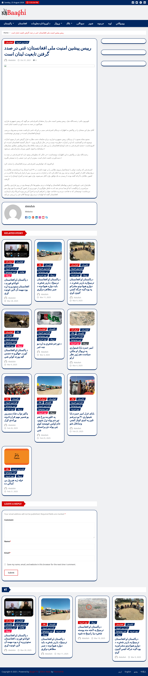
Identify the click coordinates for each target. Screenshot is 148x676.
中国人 (143, 671)
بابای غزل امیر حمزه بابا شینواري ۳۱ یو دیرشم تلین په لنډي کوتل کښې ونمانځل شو (82, 418)
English (128, 671)
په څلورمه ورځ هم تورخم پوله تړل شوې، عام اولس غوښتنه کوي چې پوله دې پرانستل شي (48, 423)
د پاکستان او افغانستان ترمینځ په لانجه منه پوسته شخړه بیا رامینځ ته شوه (91, 630)
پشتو (136, 671)
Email (7, 553)
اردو (120, 671)
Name (7, 541)
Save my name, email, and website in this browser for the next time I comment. (41, 564)
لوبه (110, 23)
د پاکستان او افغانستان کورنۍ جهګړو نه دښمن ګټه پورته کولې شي (16, 353)
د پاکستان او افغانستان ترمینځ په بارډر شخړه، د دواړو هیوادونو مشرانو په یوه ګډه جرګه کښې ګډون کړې (82, 286)
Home (6, 33)
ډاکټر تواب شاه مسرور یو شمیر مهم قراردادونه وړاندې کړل (16, 417)
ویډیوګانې (120, 23)
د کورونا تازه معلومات (40, 23)
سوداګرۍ (80, 23)
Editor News (45, 671)
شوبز (90, 23)
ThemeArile (59, 671)
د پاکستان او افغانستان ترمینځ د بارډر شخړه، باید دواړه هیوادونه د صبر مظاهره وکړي (48, 284)
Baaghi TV (34, 671)
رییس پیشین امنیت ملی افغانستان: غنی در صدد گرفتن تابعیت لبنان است (37, 33)
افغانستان (22, 23)
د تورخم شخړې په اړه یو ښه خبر (49, 345)
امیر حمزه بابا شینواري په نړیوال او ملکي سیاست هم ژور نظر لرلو (81, 352)
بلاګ (68, 23)
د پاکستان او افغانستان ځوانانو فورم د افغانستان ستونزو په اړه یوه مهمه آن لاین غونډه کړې (16, 286)
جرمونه (100, 23)
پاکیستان (8, 23)
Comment (8, 520)
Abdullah (12, 60)
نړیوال (57, 23)
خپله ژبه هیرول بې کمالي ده (13, 482)
